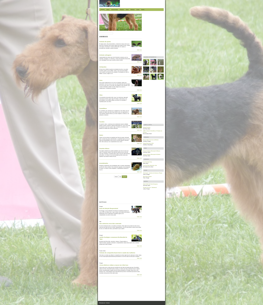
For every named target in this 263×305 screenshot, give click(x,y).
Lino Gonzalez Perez (147, 161)
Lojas (138, 9)
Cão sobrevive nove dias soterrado (110, 223)
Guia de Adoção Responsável (108, 208)
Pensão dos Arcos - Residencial (150, 187)
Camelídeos (103, 108)
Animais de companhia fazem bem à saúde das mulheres (117, 252)
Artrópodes (102, 67)
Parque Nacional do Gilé (148, 143)
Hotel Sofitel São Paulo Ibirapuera (150, 184)
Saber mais (139, 49)
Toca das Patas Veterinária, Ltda (150, 165)
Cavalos (101, 122)
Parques (122, 9)
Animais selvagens (105, 55)
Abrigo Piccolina (146, 127)
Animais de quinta (105, 41)
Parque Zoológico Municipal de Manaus (151, 150)
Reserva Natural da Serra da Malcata (150, 139)
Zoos (127, 9)
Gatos (101, 135)
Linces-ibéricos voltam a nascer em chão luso (113, 265)
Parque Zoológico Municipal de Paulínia (151, 154)
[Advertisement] (142, 3)
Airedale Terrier (138, 14)
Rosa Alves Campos (147, 176)
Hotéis (142, 9)
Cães (136, 15)
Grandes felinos (104, 148)
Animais (102, 9)
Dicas (108, 9)
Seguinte (124, 176)
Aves (100, 80)
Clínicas (132, 9)
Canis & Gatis (114, 9)
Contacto (108, 302)
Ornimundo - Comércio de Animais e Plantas (152, 173)
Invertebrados (103, 163)
